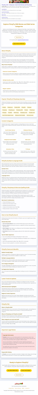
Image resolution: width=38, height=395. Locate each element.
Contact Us (27, 388)
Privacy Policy (11, 388)
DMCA (23, 388)
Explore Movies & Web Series (19, 43)
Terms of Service (18, 388)
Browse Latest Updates (25, 370)
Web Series (4, 14)
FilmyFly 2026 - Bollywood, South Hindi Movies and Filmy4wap (17, 4)
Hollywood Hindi (5, 17)
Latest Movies (4, 9)
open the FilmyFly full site (23, 39)
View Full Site (19, 37)
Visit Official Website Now (13, 370)
